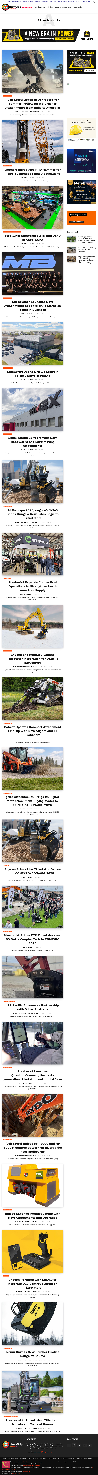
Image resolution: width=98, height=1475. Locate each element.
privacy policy (52, 1458)
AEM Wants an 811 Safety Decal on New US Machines (87, 250)
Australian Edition (13, 1458)
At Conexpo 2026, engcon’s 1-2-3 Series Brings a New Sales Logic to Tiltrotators (33, 514)
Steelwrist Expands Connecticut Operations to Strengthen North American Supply (32, 586)
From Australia (9, 1001)
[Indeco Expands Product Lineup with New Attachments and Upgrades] (32, 1185)
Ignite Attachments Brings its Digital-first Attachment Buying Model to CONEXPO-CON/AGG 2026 (33, 801)
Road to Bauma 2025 (10, 1416)
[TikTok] (85, 1445)
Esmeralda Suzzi (27, 177)
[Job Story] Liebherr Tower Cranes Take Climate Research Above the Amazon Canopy (87, 240)
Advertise (35, 1458)
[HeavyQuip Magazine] (11, 7)
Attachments (7, 96)
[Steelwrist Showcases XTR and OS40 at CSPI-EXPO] (32, 207)
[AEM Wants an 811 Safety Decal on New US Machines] (71, 250)
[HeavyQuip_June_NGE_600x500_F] (81, 75)
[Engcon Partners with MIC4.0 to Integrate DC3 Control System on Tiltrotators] (32, 1251)
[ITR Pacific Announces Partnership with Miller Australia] (32, 977)
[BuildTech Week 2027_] (81, 205)
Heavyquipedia (88, 1458)
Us (13, 1463)
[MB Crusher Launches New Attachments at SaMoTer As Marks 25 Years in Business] (32, 273)
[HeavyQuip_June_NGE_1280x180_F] (49, 43)
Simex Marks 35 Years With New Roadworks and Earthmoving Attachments (32, 441)
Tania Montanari (27, 313)
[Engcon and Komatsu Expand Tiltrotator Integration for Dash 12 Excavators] (32, 626)
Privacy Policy (27, 1465)
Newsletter (43, 1458)
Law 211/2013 (26, 1471)
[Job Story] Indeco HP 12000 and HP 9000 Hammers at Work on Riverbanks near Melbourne (32, 1147)
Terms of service (61, 1458)
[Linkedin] (79, 1445)
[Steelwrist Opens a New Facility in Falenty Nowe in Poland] (32, 343)
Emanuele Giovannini (26, 1083)
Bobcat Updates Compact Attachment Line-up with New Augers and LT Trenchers (32, 731)
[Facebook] (69, 1445)
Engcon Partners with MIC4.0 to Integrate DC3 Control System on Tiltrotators (33, 1283)
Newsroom (71, 1458)
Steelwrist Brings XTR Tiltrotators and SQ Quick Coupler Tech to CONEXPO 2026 (33, 939)
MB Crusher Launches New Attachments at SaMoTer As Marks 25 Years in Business (32, 306)
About (29, 1458)
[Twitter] (90, 1445)
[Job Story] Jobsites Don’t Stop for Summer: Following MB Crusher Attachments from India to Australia (32, 103)
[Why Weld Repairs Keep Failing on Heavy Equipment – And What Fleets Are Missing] (71, 259)
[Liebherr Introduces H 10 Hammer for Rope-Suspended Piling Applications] (32, 141)
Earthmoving (8, 368)
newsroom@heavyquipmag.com (44, 1452)
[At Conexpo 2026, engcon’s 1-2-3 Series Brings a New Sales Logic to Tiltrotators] (32, 481)
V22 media (69, 1462)
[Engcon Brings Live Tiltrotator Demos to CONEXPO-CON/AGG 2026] (32, 840)
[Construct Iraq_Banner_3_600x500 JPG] (81, 144)
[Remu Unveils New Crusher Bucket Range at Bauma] (32, 1323)
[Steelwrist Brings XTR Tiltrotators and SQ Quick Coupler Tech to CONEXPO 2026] (32, 907)
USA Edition (23, 1458)
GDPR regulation (35, 1465)
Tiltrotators (80, 221)
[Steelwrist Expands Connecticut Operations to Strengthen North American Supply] (32, 554)
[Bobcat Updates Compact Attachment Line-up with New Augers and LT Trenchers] (32, 698)
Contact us (79, 1458)
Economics (7, 578)
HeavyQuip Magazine (39, 1462)
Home (4, 1458)
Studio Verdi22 (16, 1473)
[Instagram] (74, 1445)
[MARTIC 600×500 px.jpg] (81, 174)
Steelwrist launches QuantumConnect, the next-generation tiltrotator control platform (32, 1075)
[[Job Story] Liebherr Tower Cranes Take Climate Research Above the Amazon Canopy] (71, 239)
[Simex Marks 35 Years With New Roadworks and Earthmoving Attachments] (32, 409)
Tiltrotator (72, 221)
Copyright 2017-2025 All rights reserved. (22, 1462)
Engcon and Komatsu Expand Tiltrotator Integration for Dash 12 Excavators (32, 658)
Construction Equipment (12, 232)
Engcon (6, 865)
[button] (94, 2)
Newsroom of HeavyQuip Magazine (26, 111)
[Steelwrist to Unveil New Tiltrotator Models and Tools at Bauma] (32, 1392)
